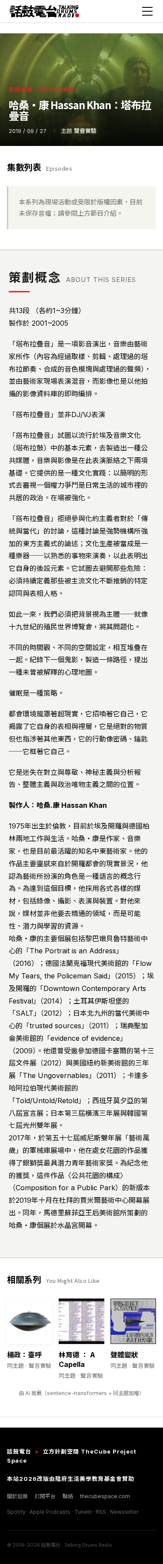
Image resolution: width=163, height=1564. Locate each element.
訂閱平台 (45, 1496)
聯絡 (68, 1496)
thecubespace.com (105, 1496)
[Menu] (147, 11)
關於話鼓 (17, 1496)
